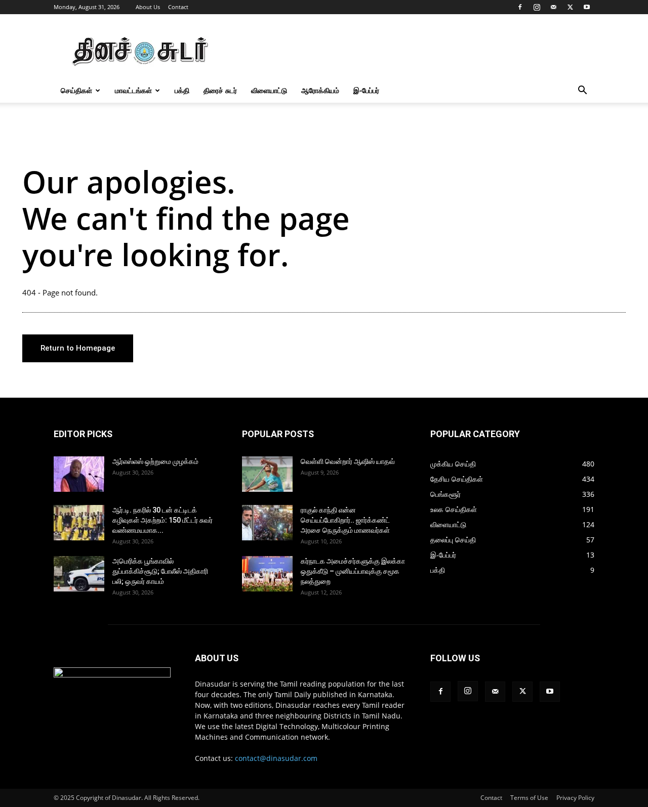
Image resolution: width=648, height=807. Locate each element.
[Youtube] (586, 7)
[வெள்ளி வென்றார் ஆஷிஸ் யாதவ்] (267, 474)
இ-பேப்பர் (366, 90)
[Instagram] (536, 7)
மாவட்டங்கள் (133, 90)
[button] (582, 91)
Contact (178, 7)
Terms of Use (529, 797)
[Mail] (553, 7)
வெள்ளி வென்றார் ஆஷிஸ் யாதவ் (348, 461)
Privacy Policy (575, 797)
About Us (148, 7)
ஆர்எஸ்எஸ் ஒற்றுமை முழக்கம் (155, 461)
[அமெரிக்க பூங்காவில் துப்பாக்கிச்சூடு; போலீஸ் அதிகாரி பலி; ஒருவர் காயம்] (79, 573)
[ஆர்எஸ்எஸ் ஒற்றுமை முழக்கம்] (79, 474)
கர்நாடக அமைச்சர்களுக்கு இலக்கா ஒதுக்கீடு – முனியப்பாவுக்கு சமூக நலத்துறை (353, 571)
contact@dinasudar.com (276, 758)
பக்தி (182, 90)
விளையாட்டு (269, 90)
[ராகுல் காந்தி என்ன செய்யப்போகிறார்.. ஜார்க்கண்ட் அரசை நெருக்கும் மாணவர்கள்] (267, 522)
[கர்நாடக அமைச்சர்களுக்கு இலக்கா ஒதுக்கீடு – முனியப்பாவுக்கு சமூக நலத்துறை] (267, 573)
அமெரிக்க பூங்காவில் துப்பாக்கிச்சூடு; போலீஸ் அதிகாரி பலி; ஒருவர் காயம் (160, 571)
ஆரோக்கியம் (320, 90)
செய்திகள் (76, 90)
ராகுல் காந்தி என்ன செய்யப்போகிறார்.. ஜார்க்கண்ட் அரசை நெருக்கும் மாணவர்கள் (345, 520)
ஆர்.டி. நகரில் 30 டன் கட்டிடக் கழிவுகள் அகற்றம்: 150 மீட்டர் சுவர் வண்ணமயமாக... (162, 520)
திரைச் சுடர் (220, 90)
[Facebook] (520, 7)
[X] (570, 7)
